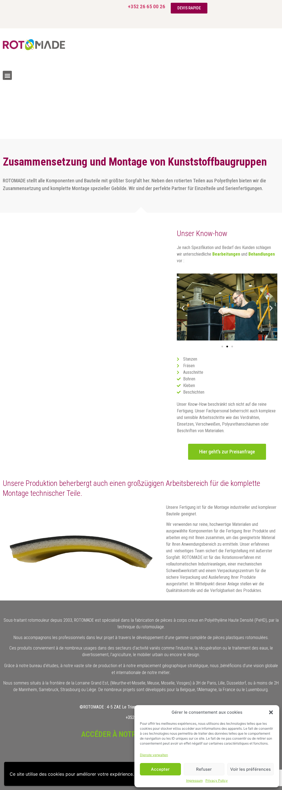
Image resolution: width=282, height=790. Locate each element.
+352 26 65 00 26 (146, 6)
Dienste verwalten (154, 755)
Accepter (160, 769)
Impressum (194, 780)
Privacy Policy (216, 780)
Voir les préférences (250, 769)
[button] (271, 712)
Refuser (204, 769)
